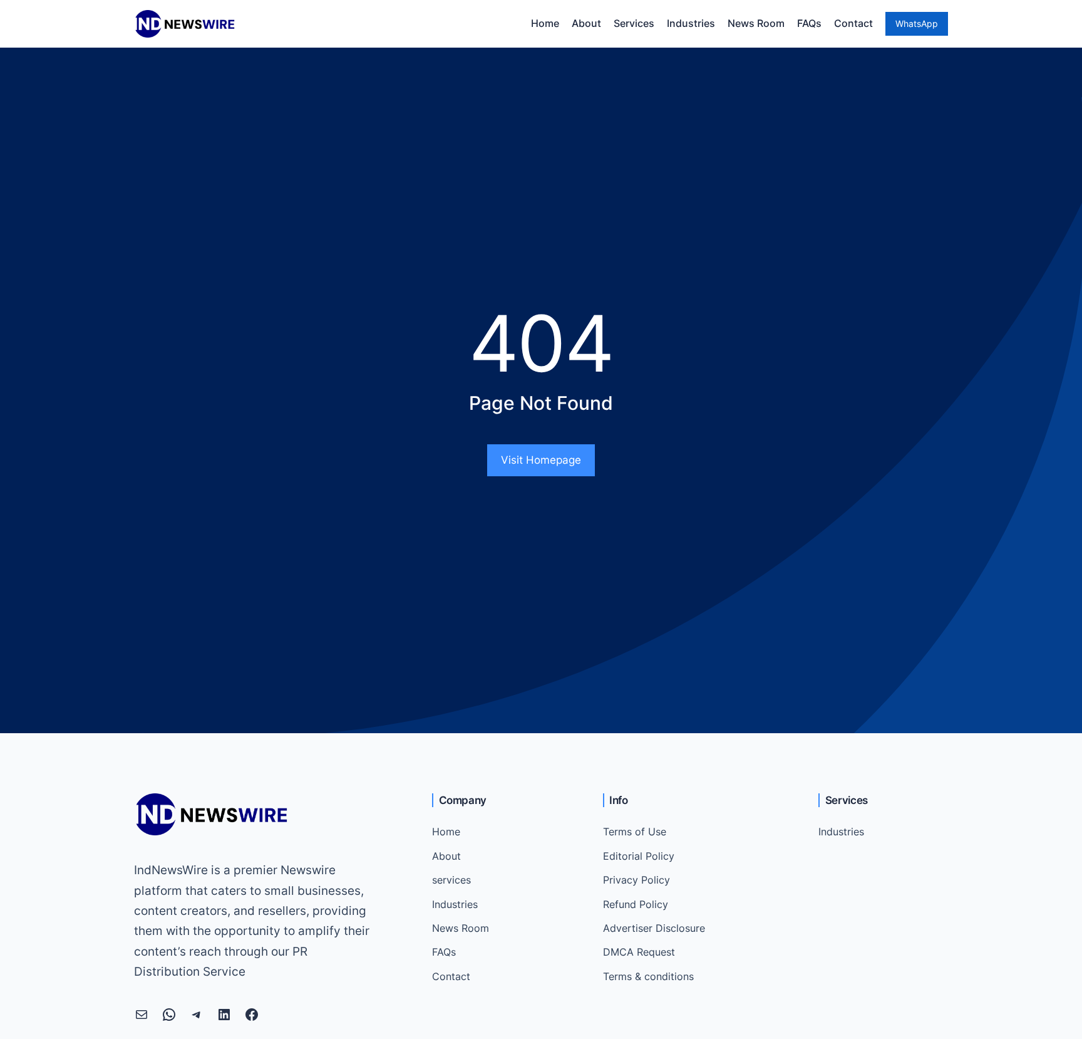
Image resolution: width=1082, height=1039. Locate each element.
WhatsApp (916, 23)
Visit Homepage (541, 460)
